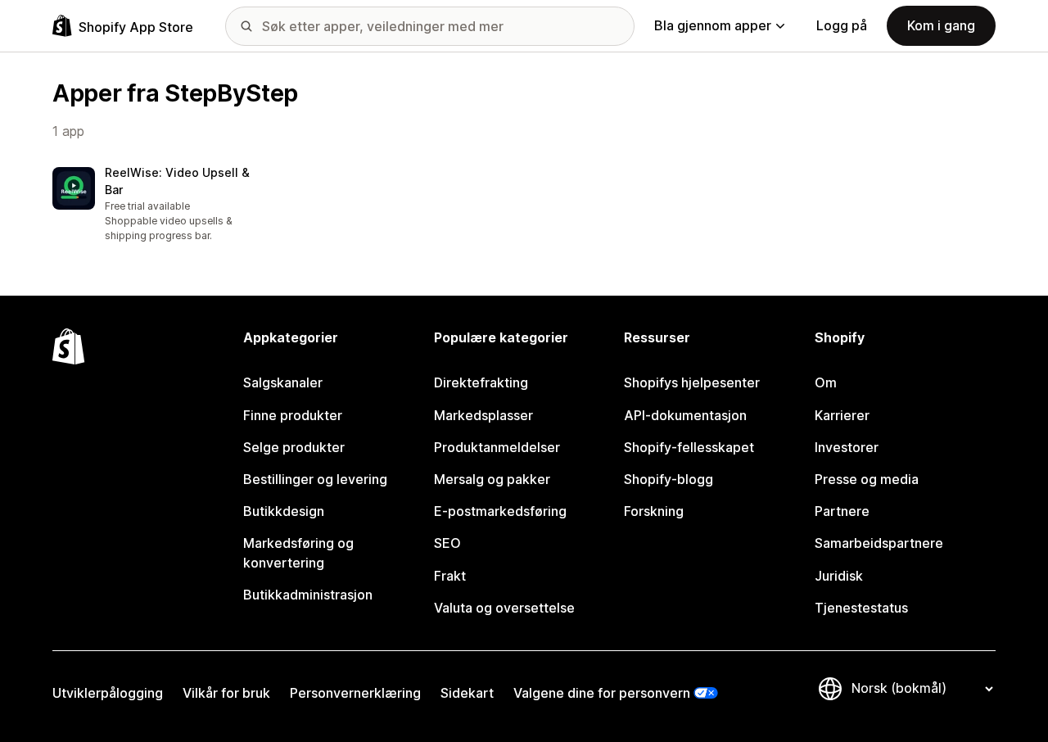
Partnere (842, 511)
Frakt (450, 576)
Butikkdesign (283, 511)
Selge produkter (294, 447)
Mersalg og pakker (492, 479)
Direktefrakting (481, 382)
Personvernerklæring (355, 693)
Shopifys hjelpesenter (692, 382)
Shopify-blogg (668, 479)
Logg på (841, 25)
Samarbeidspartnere (879, 543)
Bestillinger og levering (315, 479)
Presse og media (867, 479)
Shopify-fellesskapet (689, 447)
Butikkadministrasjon (308, 594)
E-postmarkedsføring (500, 511)
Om (826, 382)
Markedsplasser (483, 415)
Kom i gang (941, 25)
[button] (160, 205)
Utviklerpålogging (107, 693)
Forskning (654, 511)
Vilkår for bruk (226, 693)
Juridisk (839, 576)
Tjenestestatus (861, 607)
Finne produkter (292, 415)
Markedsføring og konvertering (298, 552)
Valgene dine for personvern (601, 693)
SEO (447, 543)
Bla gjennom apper (712, 25)
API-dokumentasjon (685, 415)
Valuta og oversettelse (504, 607)
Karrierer (842, 415)
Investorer (847, 447)
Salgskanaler (283, 382)
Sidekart (467, 693)
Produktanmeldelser (497, 447)
